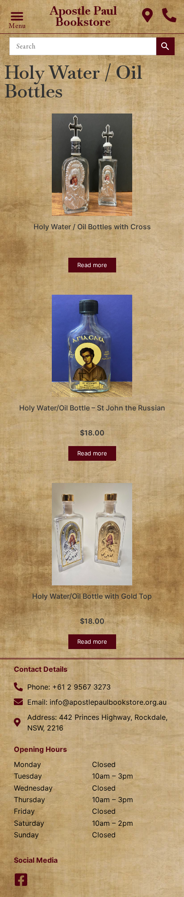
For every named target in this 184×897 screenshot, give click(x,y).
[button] (17, 16)
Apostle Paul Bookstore (83, 16)
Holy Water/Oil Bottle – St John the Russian (92, 407)
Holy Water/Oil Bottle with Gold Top (92, 596)
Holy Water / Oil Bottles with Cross (92, 226)
